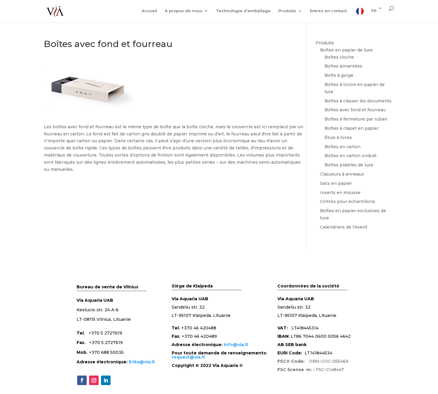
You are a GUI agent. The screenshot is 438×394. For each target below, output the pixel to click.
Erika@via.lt (142, 362)
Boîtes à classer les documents (358, 101)
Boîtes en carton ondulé (350, 155)
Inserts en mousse (340, 192)
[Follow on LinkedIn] (106, 380)
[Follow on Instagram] (94, 380)
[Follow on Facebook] (82, 380)
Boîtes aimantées (343, 66)
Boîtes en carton (342, 146)
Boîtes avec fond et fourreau (355, 109)
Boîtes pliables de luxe (348, 165)
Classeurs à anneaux (342, 174)
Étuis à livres (338, 137)
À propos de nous (183, 11)
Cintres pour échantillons (347, 201)
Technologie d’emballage (243, 11)
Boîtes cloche (339, 57)
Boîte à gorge (338, 75)
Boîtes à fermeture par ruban (355, 119)
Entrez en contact (328, 11)
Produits (287, 11)
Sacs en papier (336, 183)
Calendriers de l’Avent (343, 227)
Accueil (149, 11)
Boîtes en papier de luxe (346, 50)
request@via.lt (188, 357)
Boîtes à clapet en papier (351, 128)
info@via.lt (236, 344)
